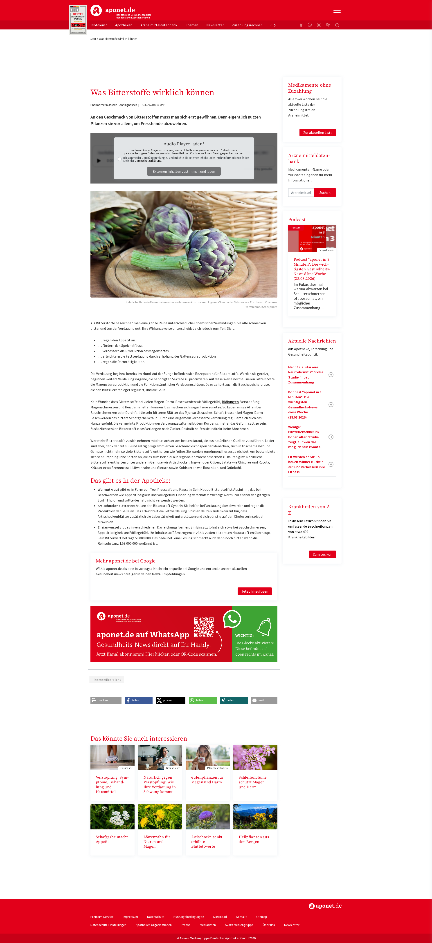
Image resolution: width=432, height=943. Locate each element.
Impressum (130, 917)
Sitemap (261, 917)
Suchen (325, 192)
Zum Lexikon (322, 554)
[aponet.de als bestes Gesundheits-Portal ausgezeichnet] (78, 20)
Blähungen (230, 401)
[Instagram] (319, 24)
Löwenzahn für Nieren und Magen (157, 842)
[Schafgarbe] (112, 816)
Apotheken (123, 25)
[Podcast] (328, 24)
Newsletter (215, 25)
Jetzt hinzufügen (254, 591)
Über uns (269, 925)
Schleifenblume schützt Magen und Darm (253, 782)
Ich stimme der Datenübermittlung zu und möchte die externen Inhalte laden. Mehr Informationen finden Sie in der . (186, 159)
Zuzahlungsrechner (247, 25)
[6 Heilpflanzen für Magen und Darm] (208, 757)
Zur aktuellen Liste (317, 132)
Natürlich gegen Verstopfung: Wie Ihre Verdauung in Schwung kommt (160, 784)
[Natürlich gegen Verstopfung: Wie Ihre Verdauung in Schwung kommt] (160, 757)
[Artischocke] (208, 816)
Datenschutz (155, 917)
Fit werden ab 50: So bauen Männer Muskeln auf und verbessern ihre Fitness (306, 464)
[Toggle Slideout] (337, 10)
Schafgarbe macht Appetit (112, 839)
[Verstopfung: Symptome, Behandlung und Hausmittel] (112, 757)
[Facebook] (301, 24)
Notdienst (99, 25)
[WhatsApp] (310, 24)
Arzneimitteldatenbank (158, 25)
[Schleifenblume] (255, 757)
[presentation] (274, 24)
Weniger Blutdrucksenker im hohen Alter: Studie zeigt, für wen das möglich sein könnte (304, 437)
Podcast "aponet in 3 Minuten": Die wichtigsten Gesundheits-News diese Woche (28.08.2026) (312, 269)
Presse (186, 925)
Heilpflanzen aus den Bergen (254, 839)
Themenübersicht (106, 680)
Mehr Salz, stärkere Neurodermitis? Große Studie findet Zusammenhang (305, 374)
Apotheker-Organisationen (154, 925)
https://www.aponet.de (325, 906)
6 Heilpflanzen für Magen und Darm (207, 780)
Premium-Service (102, 917)
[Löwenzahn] (160, 816)
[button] (106, 700)
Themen (191, 25)
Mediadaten (208, 925)
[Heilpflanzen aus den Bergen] (255, 816)
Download (220, 917)
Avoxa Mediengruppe (239, 925)
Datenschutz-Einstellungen (108, 925)
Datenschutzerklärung (148, 161)
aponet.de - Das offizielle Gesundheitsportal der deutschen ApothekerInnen (120, 12)
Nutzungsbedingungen (188, 917)
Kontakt (241, 917)
